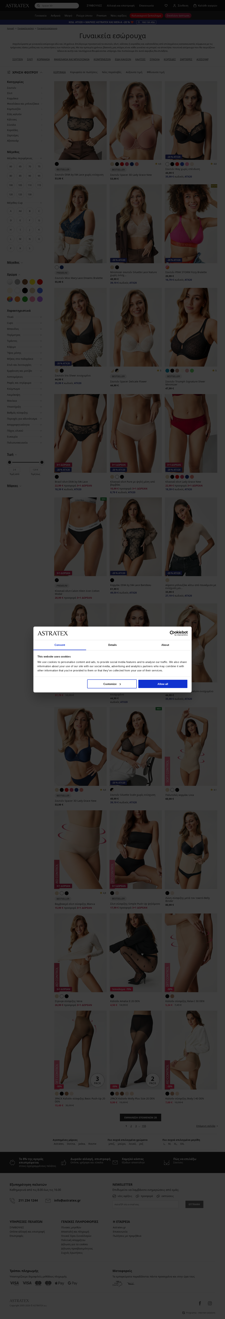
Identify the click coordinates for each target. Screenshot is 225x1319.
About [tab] (165, 644)
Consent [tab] (59, 644)
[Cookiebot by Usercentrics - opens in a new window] (172, 633)
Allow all (163, 683)
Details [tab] (112, 644)
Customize (110, 683)
